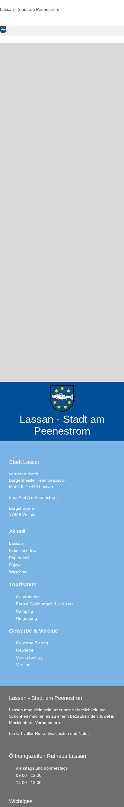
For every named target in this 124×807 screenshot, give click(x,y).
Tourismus (22, 585)
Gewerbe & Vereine (33, 631)
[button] (62, 31)
